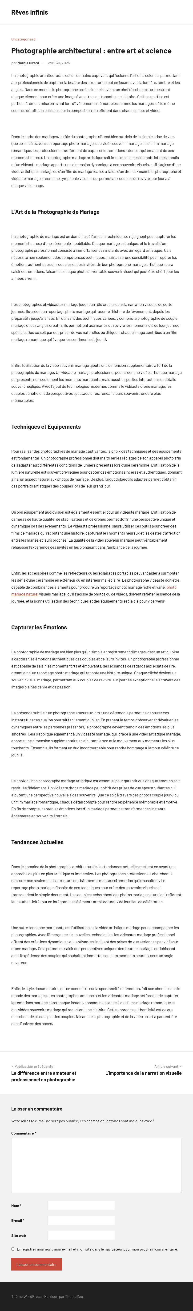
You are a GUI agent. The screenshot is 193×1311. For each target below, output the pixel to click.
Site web (18, 1235)
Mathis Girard (28, 62)
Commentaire (23, 1133)
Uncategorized (23, 39)
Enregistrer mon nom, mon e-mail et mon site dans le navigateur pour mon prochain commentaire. (97, 1249)
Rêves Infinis (29, 12)
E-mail (17, 1220)
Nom (16, 1205)
